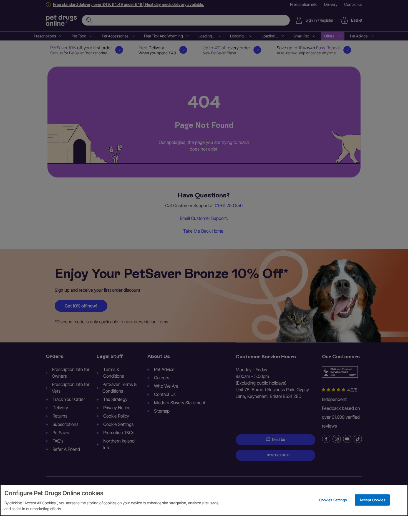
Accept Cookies (372, 499)
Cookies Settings (333, 499)
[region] (204, 500)
